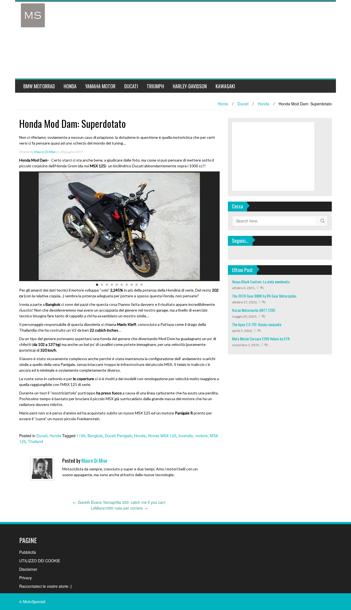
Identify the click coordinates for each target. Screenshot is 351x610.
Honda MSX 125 (162, 435)
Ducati (131, 86)
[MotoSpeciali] (33, 15)
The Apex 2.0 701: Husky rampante (256, 324)
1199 (81, 435)
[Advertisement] (181, 40)
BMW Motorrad (39, 86)
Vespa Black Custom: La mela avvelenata (261, 281)
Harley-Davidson (190, 86)
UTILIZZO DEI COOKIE (39, 560)
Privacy (25, 577)
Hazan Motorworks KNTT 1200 (253, 310)
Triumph (155, 86)
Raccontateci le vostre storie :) (45, 586)
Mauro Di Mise (44, 152)
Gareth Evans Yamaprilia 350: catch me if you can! (119, 502)
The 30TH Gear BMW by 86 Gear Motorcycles (264, 296)
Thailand (35, 441)
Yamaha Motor (100, 86)
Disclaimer (28, 569)
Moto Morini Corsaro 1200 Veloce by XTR (261, 338)
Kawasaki (225, 86)
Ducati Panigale (118, 435)
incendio (186, 435)
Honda (70, 86)
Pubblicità (27, 552)
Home (223, 103)
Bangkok (95, 435)
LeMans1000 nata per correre (119, 508)
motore (201, 435)
